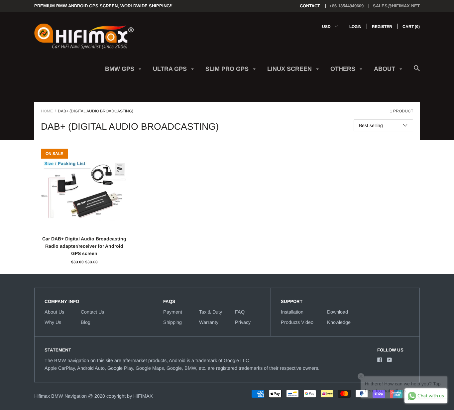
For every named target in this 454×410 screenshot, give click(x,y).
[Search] (417, 71)
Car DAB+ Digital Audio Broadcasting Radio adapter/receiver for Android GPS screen (84, 246)
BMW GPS (120, 69)
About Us (54, 312)
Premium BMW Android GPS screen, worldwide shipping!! (103, 5)
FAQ (240, 312)
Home (47, 111)
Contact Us (92, 312)
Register (382, 26)
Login (355, 26)
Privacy (243, 322)
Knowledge (339, 322)
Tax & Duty (210, 312)
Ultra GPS (170, 69)
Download (337, 312)
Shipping (172, 322)
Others (343, 69)
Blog (85, 322)
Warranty (208, 322)
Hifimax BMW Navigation (60, 396)
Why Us (53, 322)
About (385, 69)
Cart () (411, 26)
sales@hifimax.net (396, 5)
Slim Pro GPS (227, 69)
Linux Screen (290, 69)
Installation (292, 312)
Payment (172, 312)
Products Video (297, 322)
